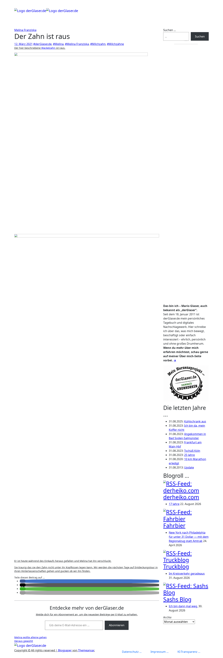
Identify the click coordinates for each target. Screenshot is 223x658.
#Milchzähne (115, 44)
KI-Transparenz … (189, 652)
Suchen (200, 36)
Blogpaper (65, 650)
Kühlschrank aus (195, 421)
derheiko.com (181, 497)
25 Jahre (189, 455)
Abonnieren (116, 625)
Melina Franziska (25, 30)
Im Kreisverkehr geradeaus (187, 573)
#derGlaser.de (42, 44)
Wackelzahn (48, 48)
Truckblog (176, 566)
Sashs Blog (177, 599)
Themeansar (86, 650)
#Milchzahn (98, 44)
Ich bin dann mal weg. (183, 606)
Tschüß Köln (192, 451)
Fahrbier (174, 525)
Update (189, 467)
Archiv (167, 617)
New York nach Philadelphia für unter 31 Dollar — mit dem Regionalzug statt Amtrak (189, 537)
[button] (22, 581)
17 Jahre (174, 504)
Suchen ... (169, 30)
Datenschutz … (132, 652)
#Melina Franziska (77, 44)
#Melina (58, 44)
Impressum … (160, 652)
